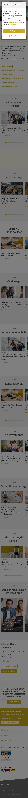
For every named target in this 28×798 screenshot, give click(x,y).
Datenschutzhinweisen (15, 23)
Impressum (13, 24)
